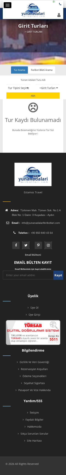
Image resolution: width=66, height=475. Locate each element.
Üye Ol (34, 307)
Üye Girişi (34, 314)
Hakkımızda (34, 426)
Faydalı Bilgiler (34, 419)
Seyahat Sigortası (34, 383)
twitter (26, 245)
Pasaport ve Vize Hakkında (34, 390)
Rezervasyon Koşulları (34, 369)
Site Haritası (34, 440)
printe (38, 245)
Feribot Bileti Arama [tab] (41, 70)
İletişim (34, 412)
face (16, 245)
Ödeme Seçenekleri (34, 376)
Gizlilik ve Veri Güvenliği (34, 362)
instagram (48, 245)
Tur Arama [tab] (19, 70)
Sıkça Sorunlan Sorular (34, 433)
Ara (33, 95)
